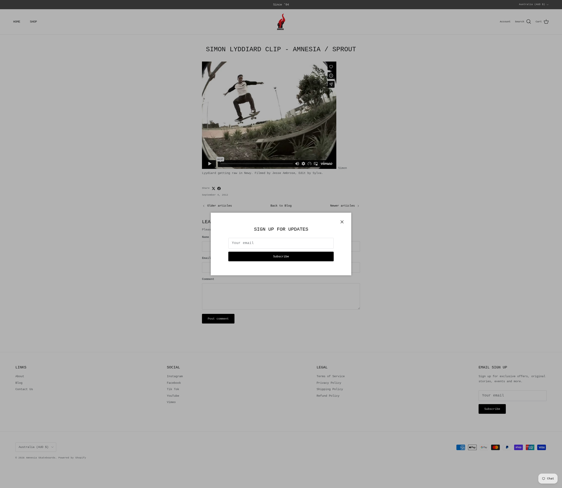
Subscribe (281, 256)
